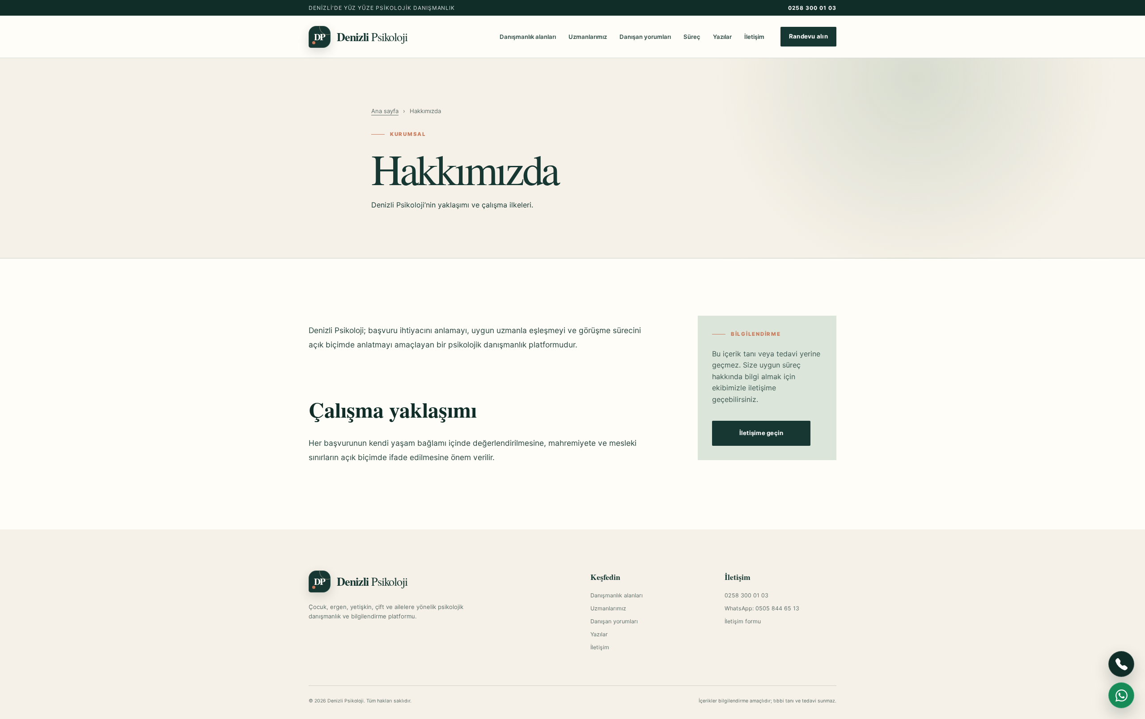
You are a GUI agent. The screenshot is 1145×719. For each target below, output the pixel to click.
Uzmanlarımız (587, 36)
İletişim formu (743, 621)
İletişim (754, 36)
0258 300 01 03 (812, 7)
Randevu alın (808, 36)
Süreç (691, 36)
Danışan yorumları (645, 36)
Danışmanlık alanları (528, 36)
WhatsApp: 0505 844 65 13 (762, 608)
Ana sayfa (385, 110)
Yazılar (722, 36)
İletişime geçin (761, 432)
